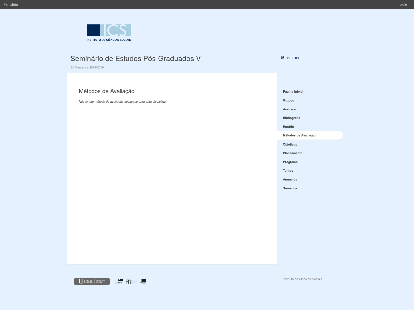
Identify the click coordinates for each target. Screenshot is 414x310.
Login (403, 4)
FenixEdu (11, 4)
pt (289, 57)
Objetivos (290, 144)
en (297, 57)
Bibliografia (291, 117)
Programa (290, 161)
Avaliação (290, 109)
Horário (288, 126)
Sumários (290, 188)
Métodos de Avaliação (299, 135)
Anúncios (290, 179)
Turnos (288, 170)
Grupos (288, 100)
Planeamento (292, 153)
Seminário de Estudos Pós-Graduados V (135, 58)
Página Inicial (293, 91)
